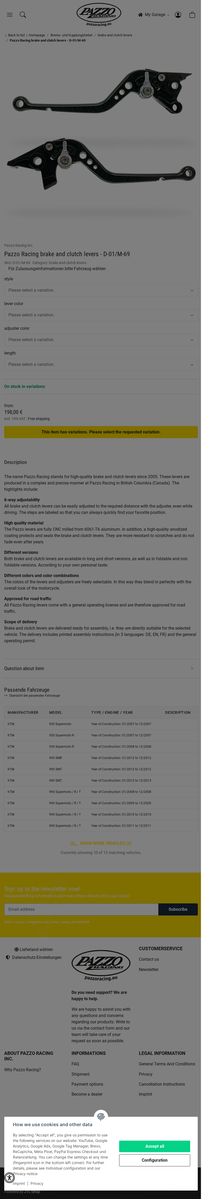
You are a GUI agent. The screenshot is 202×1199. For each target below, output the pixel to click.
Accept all (154, 1146)
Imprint (19, 1183)
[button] (9, 1177)
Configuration (155, 1160)
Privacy (37, 1183)
